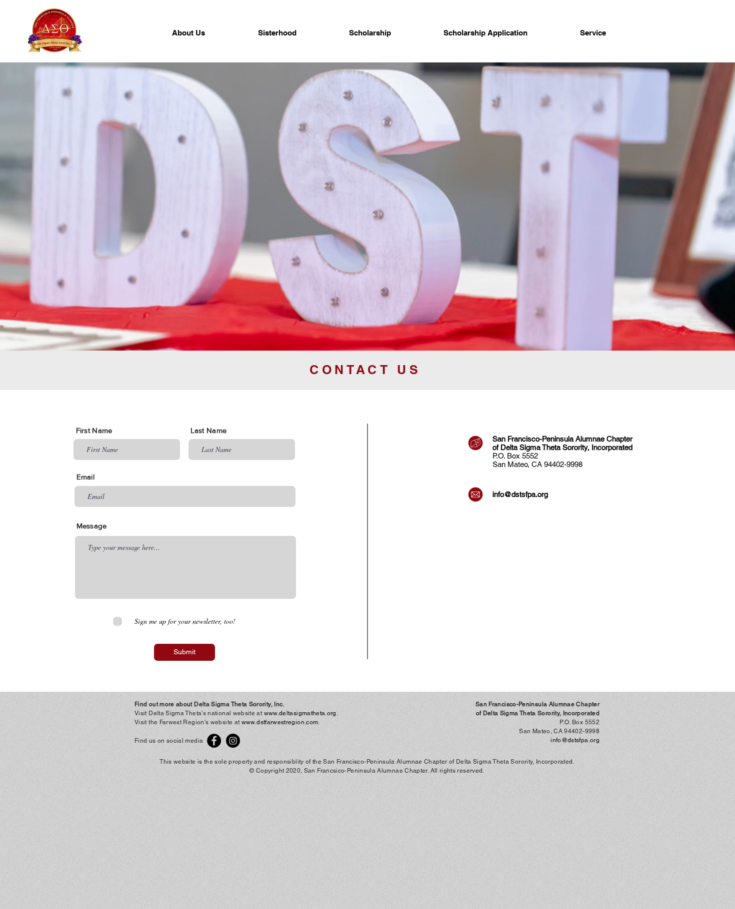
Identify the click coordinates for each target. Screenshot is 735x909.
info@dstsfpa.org (520, 494)
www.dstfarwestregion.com (280, 722)
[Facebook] (214, 741)
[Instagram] (233, 741)
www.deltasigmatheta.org (300, 713)
